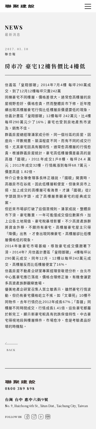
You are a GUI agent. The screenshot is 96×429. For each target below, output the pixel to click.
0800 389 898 (20, 388)
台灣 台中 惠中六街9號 (26, 399)
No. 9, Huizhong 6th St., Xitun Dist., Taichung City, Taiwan (46, 406)
